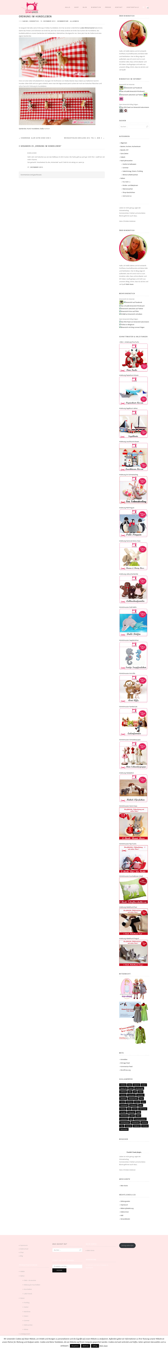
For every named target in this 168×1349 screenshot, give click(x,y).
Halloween (123, 1098)
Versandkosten (125, 1219)
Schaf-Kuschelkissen (140, 1119)
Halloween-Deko (133, 1098)
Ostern (138, 1115)
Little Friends (142, 1109)
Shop (76, 7)
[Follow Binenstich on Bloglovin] (121, 110)
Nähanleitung (124, 1115)
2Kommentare (62, 21)
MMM (138, 1112)
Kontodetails (133, 7)
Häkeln (122, 157)
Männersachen (128, 189)
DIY (135, 1091)
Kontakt (119, 7)
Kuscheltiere (28, 1289)
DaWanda (123, 1091)
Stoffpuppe (137, 1126)
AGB (121, 1215)
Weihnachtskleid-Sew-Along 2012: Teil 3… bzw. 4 (84, 138)
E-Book (140, 1091)
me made (123, 1112)
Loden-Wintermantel (87, 28)
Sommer (125, 168)
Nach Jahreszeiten (126, 161)
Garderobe (22, 129)
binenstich (96, 7)
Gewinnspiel (131, 1095)
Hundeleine (35, 129)
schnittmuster (135, 1122)
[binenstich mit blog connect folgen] (126, 110)
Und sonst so (127, 196)
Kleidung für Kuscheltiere (32, 1285)
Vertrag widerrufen (127, 1245)
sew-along (144, 1122)
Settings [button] (95, 1346)
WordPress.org (125, 1070)
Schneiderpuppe (125, 1122)
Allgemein (74, 21)
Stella (42, 129)
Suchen (59, 1270)
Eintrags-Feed (125, 1063)
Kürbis (135, 1109)
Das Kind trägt (139, 1088)
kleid (140, 1105)
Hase (141, 1098)
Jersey (143, 1102)
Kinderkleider (124, 1105)
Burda (131, 1088)
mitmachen (131, 1112)
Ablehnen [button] (86, 1346)
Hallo (67, 7)
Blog (85, 7)
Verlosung (145, 1126)
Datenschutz (124, 1212)
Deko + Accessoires (30, 1280)
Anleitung (123, 1085)
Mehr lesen (129, 284)
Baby (129, 1085)
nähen (132, 1115)
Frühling (26, 1303)
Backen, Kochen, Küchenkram (130, 146)
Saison (22, 1298)
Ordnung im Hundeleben (35, 16)
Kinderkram (133, 1105)
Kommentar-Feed (126, 1066)
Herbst (122, 1102)
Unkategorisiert (25, 1334)
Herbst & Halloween (129, 164)
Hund (29, 129)
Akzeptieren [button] (75, 1346)
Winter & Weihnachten (130, 175)
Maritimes (27, 1312)
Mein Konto (124, 1186)
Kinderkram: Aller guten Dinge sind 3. (35, 138)
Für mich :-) (126, 182)
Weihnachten (124, 1129)
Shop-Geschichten (129, 192)
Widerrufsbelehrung (127, 1208)
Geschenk (123, 1095)
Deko (130, 1091)
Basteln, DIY (124, 150)
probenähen (124, 1119)
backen (144, 1085)
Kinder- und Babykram (130, 185)
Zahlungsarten (125, 1201)
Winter (26, 1329)
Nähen (122, 178)
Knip (129, 1109)
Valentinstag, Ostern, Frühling (133, 171)
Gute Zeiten (124, 153)
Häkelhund (129, 1102)
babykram (136, 1085)
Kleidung (123, 1109)
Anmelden (123, 1059)
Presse (108, 7)
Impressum (124, 1205)
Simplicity (128, 1126)
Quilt (131, 1119)
